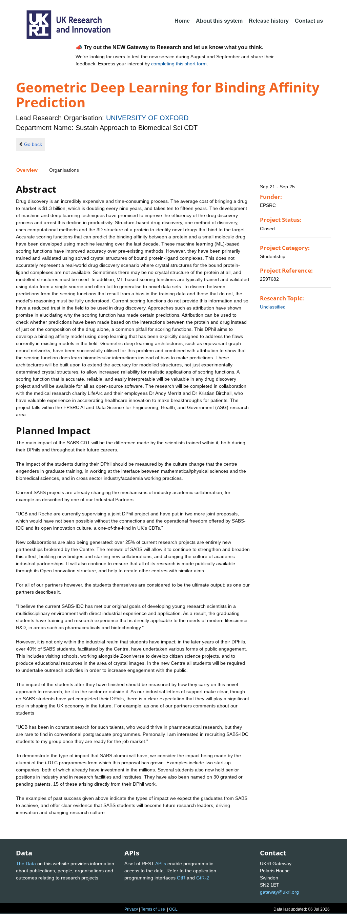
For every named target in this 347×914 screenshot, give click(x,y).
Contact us (309, 21)
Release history (269, 21)
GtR (181, 877)
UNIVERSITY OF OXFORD (147, 118)
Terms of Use (153, 909)
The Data (26, 863)
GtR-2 (202, 877)
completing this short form (179, 63)
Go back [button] (33, 144)
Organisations (64, 170)
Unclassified (273, 307)
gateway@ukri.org (279, 892)
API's (160, 863)
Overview (27, 170)
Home (182, 21)
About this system (219, 21)
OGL (173, 909)
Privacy (131, 909)
